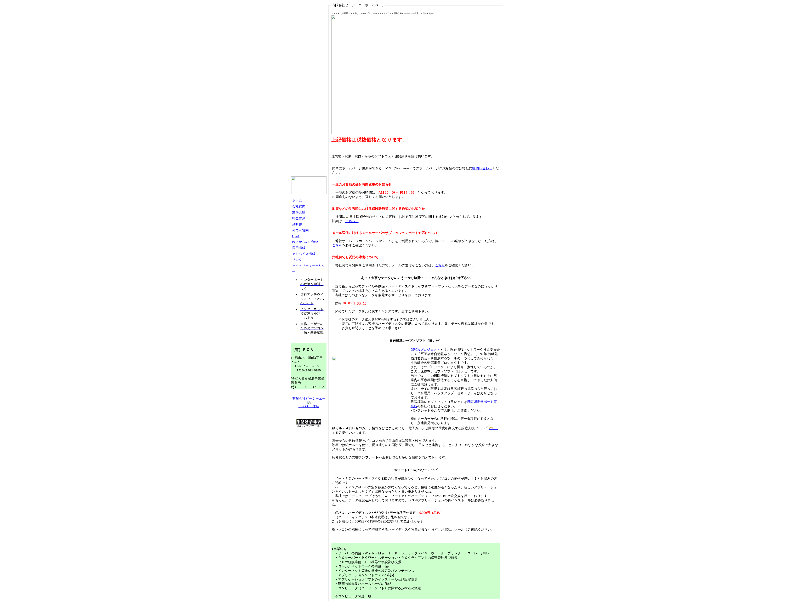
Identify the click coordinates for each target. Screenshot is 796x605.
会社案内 (298, 206)
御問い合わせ (482, 168)
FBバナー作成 (308, 406)
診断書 (297, 224)
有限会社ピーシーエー (308, 398)
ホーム (297, 200)
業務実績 (298, 212)
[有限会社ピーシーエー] (309, 403)
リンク (297, 260)
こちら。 (352, 221)
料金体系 (298, 218)
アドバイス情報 (303, 254)
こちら (337, 245)
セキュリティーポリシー (308, 268)
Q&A (296, 236)
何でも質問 (300, 230)
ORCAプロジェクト (425, 349)
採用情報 (298, 248)
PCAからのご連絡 (305, 242)
